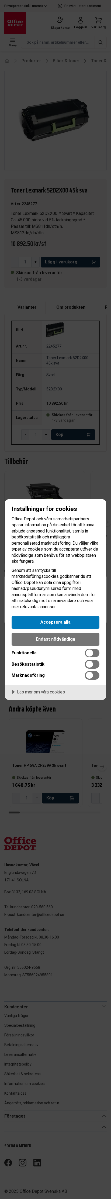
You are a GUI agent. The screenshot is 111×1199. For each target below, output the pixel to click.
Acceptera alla (55, 622)
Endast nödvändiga (55, 639)
